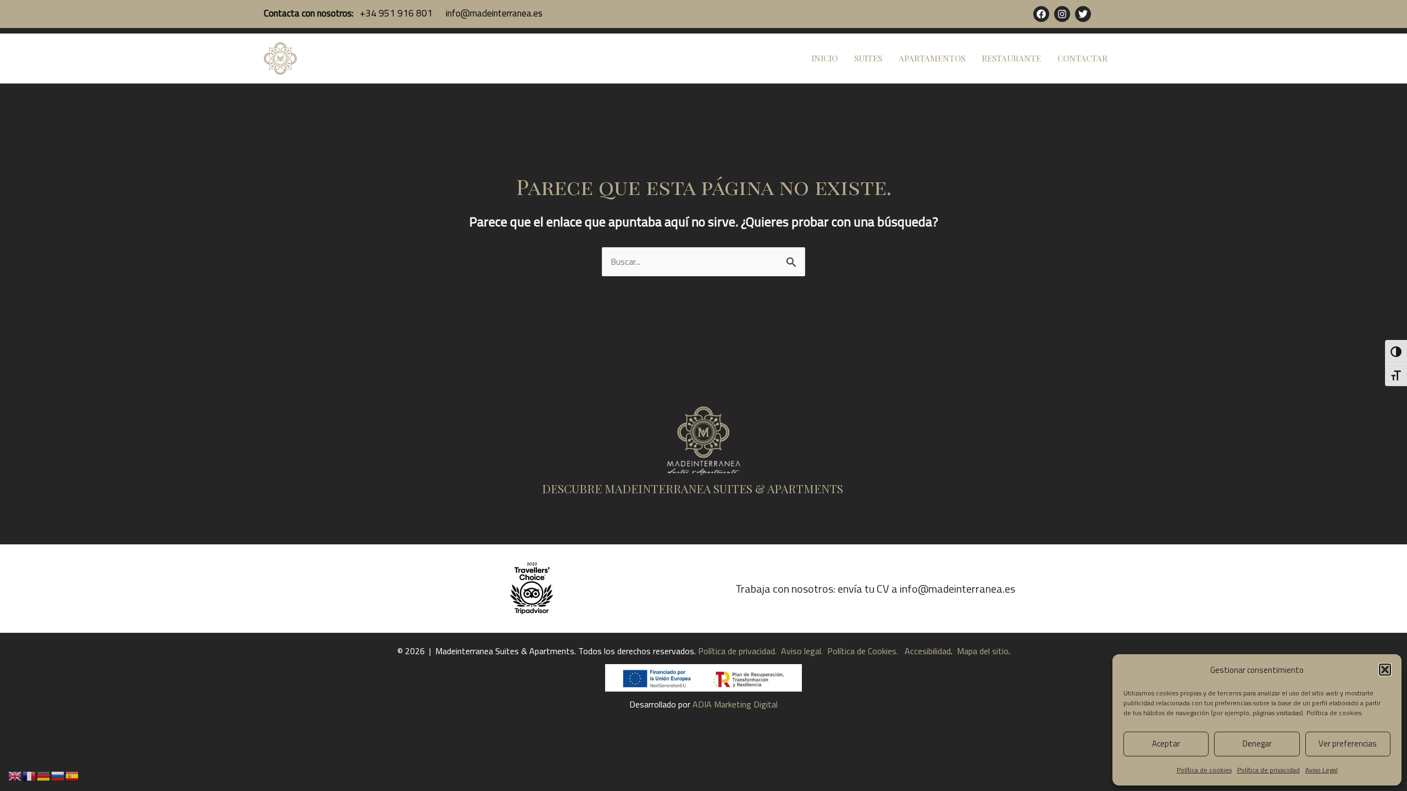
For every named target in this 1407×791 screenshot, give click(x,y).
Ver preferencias (1348, 743)
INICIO (824, 58)
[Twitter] (1083, 14)
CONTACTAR (1082, 58)
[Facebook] (1041, 14)
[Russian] (58, 775)
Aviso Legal (1321, 770)
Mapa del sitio (983, 651)
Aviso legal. (802, 651)
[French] (30, 775)
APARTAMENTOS (932, 58)
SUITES (868, 58)
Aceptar (1166, 743)
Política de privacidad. (738, 651)
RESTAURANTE (1011, 58)
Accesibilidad (928, 651)
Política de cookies (1333, 713)
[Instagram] (1062, 14)
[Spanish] (72, 775)
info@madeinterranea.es (493, 13)
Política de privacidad (1268, 770)
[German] (44, 775)
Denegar (1257, 743)
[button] (1385, 669)
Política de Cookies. (861, 651)
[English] (15, 775)
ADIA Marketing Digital (735, 704)
